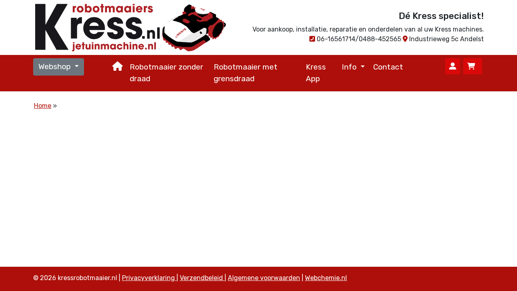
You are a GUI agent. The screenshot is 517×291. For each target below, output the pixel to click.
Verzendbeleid (202, 278)
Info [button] (350, 67)
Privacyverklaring (149, 278)
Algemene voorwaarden (264, 278)
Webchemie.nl (326, 278)
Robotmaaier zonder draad (166, 72)
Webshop (55, 66)
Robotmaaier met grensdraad (245, 72)
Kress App (316, 72)
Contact (388, 67)
